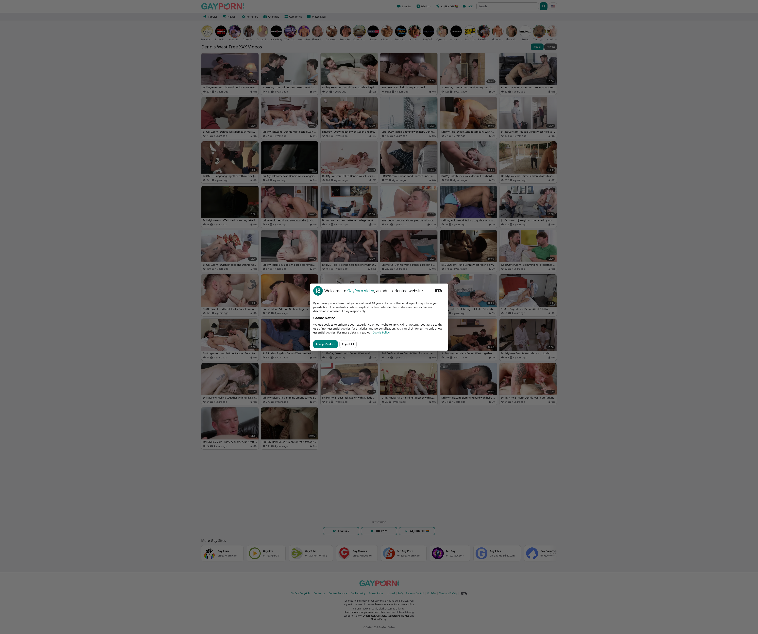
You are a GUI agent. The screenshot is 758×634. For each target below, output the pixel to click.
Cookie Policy (381, 332)
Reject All (348, 344)
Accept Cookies (325, 344)
